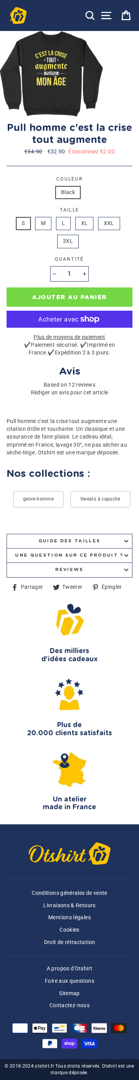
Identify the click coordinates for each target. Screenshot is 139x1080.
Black (68, 192)
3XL (68, 241)
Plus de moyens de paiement (69, 337)
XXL (109, 223)
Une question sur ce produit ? (69, 555)
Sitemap (69, 993)
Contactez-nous (69, 1005)
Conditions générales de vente (69, 893)
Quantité (69, 259)
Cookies (69, 930)
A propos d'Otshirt (70, 968)
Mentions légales (69, 917)
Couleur (69, 179)
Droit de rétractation (69, 942)
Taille (70, 210)
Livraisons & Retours (69, 905)
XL (84, 223)
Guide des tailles (69, 541)
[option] (52, 74)
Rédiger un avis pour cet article (69, 392)
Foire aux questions (69, 981)
